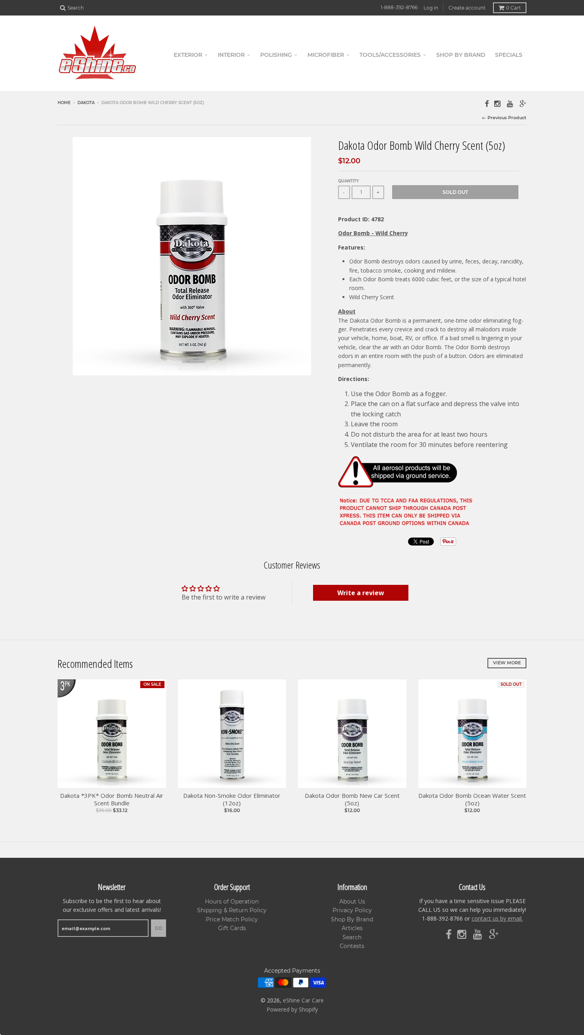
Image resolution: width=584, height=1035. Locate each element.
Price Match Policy (232, 919)
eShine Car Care (303, 1000)
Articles (352, 928)
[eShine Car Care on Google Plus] (523, 103)
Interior (231, 54)
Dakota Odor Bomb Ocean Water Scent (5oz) (472, 799)
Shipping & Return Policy (232, 910)
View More (507, 662)
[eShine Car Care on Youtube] (510, 103)
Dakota (86, 102)
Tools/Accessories (390, 54)
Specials (508, 54)
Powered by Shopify (292, 1009)
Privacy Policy (352, 910)
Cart (513, 8)
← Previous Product (504, 117)
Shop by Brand (460, 54)
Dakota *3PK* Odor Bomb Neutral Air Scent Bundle (111, 799)
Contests (352, 946)
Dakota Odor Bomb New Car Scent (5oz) (352, 799)
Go (158, 928)
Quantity (348, 181)
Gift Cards (232, 928)
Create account (467, 8)
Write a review (360, 592)
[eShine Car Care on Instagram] (497, 103)
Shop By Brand (352, 919)
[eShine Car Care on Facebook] (487, 103)
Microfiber (325, 54)
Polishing (276, 54)
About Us (352, 901)
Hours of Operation (232, 901)
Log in (430, 8)
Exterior (188, 54)
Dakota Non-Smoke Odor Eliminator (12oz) (231, 799)
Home (64, 102)
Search (352, 937)
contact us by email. (497, 918)
